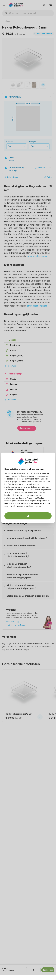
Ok (28, 516)
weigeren (32, 492)
